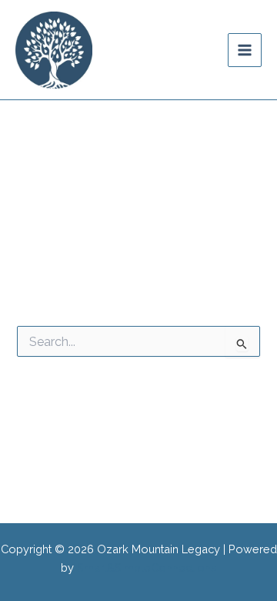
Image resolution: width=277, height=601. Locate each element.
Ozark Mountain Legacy (149, 49)
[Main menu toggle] (245, 50)
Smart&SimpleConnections (147, 567)
